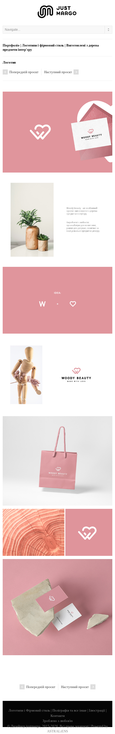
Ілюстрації (97, 710)
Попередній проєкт (24, 72)
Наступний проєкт (58, 72)
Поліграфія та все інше (69, 710)
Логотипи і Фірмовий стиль (29, 710)
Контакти (58, 716)
